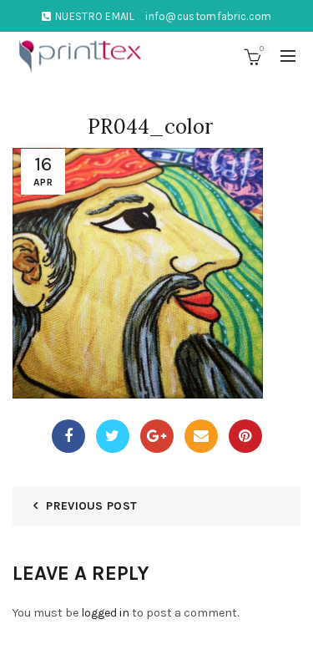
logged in (105, 613)
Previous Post (91, 506)
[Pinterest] (245, 436)
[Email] (201, 436)
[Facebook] (68, 436)
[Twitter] (112, 436)
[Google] (157, 436)
